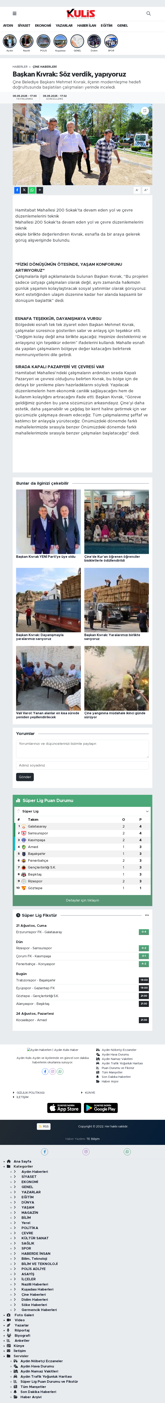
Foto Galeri (24, 1315)
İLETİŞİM (22, 1097)
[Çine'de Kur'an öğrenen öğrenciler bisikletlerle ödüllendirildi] (116, 521)
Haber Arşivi (110, 1081)
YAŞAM (27, 1207)
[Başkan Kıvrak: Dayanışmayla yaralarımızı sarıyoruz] (48, 600)
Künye (19, 1346)
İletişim (20, 1351)
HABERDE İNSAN (36, 1253)
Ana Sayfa (22, 1161)
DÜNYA (27, 1202)
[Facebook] (45, 1071)
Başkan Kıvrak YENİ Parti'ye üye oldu (45, 556)
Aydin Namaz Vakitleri (117, 1059)
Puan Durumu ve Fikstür (118, 1068)
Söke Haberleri (34, 1305)
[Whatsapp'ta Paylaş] (32, 190)
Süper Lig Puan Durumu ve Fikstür (49, 1381)
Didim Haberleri (34, 1299)
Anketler (22, 1340)
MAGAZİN (29, 1212)
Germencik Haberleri (39, 1310)
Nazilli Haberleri (34, 1284)
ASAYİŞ (27, 1274)
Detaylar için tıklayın (82, 900)
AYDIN (8, 26)
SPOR (26, 1248)
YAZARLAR (64, 26)
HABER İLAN (86, 26)
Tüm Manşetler (112, 1072)
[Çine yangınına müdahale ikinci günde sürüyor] (116, 678)
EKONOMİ (43, 26)
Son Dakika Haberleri (116, 1076)
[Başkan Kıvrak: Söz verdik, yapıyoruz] (83, 144)
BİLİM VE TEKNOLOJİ (39, 1264)
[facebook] (44, 1151)
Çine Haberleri (45, 66)
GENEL (122, 26)
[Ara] (148, 13)
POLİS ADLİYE (33, 1269)
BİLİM (26, 1217)
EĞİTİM (106, 26)
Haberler (20, 66)
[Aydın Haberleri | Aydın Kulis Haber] (81, 13)
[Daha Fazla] (39, 190)
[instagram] (86, 1151)
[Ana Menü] (14, 13)
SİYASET (24, 26)
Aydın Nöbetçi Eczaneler (119, 1049)
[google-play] (101, 1108)
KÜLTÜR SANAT (35, 1238)
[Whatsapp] (60, 1071)
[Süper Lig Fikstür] (147, 915)
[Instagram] (52, 1071)
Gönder (25, 777)
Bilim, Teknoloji (34, 1258)
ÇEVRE (27, 1233)
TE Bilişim (93, 1138)
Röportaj (21, 1330)
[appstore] (64, 1108)
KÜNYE (90, 1092)
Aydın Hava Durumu (115, 1054)
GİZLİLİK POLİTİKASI (30, 1092)
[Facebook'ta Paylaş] (17, 190)
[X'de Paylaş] (24, 190)
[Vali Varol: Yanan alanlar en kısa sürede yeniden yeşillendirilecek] (48, 678)
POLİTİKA (29, 1228)
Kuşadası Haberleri (37, 1289)
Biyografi (22, 1335)
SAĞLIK (27, 1243)
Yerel (25, 1223)
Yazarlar (21, 1325)
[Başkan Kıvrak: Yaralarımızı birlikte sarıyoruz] (116, 600)
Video (19, 1320)
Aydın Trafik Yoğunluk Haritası (122, 1063)
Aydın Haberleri (34, 1171)
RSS (45, 1126)
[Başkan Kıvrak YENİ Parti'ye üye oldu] (48, 521)
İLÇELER (28, 1279)
